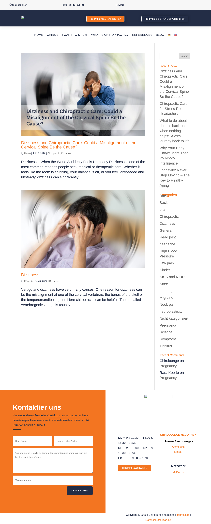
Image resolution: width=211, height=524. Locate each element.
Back (164, 196)
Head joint (168, 237)
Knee (164, 284)
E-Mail (120, 5)
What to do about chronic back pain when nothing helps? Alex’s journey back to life (174, 131)
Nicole (27, 153)
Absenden (80, 490)
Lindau (178, 451)
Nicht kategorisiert (174, 318)
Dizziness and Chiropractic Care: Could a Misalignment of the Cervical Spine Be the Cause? (78, 144)
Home (38, 35)
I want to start (75, 35)
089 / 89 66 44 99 (73, 5)
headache (167, 244)
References (142, 35)
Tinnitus (166, 346)
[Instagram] (195, 5)
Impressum (183, 514)
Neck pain (168, 304)
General (166, 230)
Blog (160, 35)
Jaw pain (167, 263)
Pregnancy (168, 325)
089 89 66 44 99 (162, 416)
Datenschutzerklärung (158, 520)
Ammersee (178, 446)
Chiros (52, 35)
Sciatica (166, 332)
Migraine (166, 297)
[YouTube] (201, 5)
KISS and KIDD (172, 277)
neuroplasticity (171, 311)
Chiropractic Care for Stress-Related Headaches (174, 109)
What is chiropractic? (109, 35)
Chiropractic (53, 153)
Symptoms (168, 339)
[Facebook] (189, 5)
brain (163, 210)
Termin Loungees (134, 467)
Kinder (165, 270)
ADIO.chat (178, 472)
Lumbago (167, 291)
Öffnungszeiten (18, 4)
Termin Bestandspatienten (164, 18)
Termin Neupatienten (105, 18)
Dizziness (66, 153)
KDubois (28, 281)
